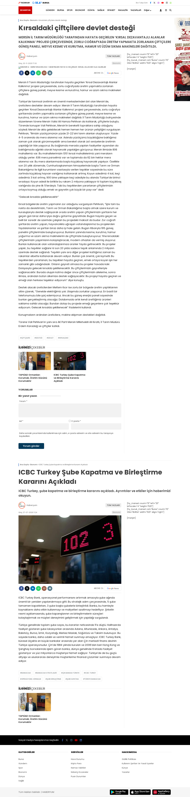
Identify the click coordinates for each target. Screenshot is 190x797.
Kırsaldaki (63, 338)
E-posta (76, 421)
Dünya (21, 776)
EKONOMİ (80, 10)
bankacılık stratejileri (46, 673)
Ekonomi (116, 63)
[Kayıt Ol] (161, 10)
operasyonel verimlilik (31, 679)
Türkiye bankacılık (92, 679)
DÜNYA (91, 10)
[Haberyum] (25, 13)
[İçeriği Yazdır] (49, 73)
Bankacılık (26, 673)
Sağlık (21, 780)
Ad (21, 421)
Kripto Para (76, 763)
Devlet (51, 338)
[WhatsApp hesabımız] (171, 2)
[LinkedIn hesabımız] (167, 2)
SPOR (69, 10)
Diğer (147, 10)
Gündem (22, 763)
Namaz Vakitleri (78, 767)
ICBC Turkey (90, 673)
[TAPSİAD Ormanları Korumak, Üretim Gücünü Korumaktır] (34, 361)
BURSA (60, 10)
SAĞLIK (100, 10)
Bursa (21, 759)
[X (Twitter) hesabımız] (154, 2)
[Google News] (113, 73)
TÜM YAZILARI (113, 56)
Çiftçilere (25, 338)
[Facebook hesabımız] (150, 2)
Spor (20, 767)
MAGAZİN (123, 10)
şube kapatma (73, 679)
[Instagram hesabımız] (158, 2)
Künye (125, 767)
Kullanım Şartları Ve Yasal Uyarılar (138, 763)
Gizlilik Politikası (129, 759)
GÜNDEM (50, 10)
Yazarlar (126, 772)
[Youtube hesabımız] (162, 2)
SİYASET (111, 10)
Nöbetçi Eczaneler (79, 772)
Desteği (39, 338)
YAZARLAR (135, 10)
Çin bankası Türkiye (70, 673)
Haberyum (32, 56)
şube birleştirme (54, 679)
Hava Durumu (77, 759)
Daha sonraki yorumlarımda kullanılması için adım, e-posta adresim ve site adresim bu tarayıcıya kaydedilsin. (66, 435)
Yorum (23, 401)
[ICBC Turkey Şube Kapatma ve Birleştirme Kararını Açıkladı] (70, 361)
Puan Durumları (78, 776)
